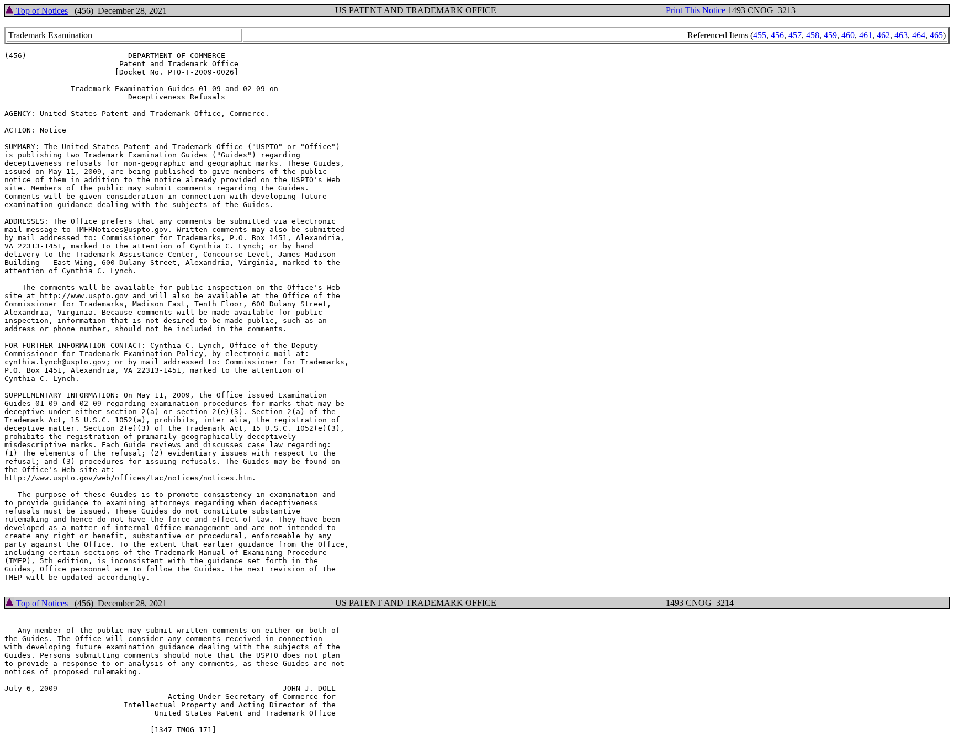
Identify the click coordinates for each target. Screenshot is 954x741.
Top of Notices (41, 10)
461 (865, 35)
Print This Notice (695, 10)
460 (848, 35)
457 (795, 35)
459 (830, 35)
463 (901, 35)
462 (883, 35)
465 (936, 35)
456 (777, 35)
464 (918, 35)
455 (759, 35)
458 (812, 35)
